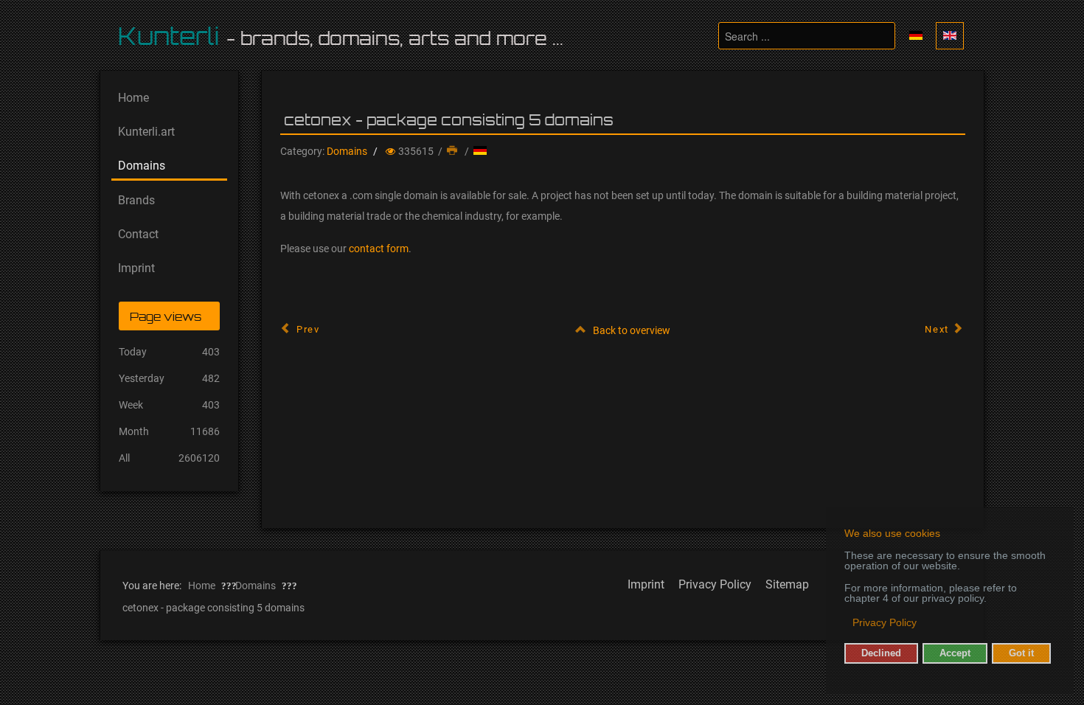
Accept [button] (954, 653)
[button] (845, 624)
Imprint (646, 584)
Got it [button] (1021, 653)
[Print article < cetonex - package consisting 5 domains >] (453, 151)
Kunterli (169, 36)
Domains (347, 151)
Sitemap (787, 584)
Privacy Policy (714, 584)
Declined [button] (881, 653)
